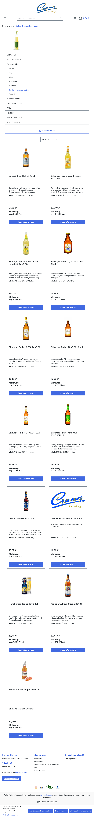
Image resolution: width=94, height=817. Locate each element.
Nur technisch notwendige (40, 811)
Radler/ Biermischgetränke (20, 90)
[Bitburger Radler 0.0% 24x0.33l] (26, 328)
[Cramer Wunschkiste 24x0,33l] (68, 499)
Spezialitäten (14, 94)
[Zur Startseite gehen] (47, 8)
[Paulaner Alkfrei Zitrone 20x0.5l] (68, 585)
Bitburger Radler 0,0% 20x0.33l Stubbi (67, 262)
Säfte (9, 108)
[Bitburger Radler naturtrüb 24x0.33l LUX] (68, 414)
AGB (35, 767)
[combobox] (37, 18)
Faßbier (10, 113)
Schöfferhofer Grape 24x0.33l (24, 689)
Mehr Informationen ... (10, 815)
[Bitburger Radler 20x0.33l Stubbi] (68, 328)
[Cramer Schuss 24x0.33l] (26, 499)
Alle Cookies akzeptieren (80, 811)
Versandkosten (46, 795)
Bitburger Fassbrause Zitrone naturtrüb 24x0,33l (24, 262)
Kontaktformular (21, 772)
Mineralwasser (13, 99)
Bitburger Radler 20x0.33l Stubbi (67, 347)
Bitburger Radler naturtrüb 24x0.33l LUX (64, 434)
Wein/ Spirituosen (14, 117)
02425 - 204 (8, 763)
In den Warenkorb (26, 222)
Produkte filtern (48, 131)
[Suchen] (60, 18)
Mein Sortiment (13, 122)
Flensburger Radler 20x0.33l (23, 604)
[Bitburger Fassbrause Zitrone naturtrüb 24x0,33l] (26, 243)
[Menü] (5, 18)
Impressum (38, 759)
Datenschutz (38, 762)
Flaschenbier (13, 64)
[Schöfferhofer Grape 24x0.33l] (26, 671)
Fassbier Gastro (14, 59)
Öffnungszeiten (71, 759)
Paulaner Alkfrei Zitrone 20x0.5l (67, 604)
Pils (10, 73)
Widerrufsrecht (39, 770)
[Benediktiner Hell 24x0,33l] (26, 157)
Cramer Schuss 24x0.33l (21, 518)
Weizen (12, 77)
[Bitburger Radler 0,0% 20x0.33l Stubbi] (68, 243)
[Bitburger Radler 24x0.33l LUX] (26, 414)
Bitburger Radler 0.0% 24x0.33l (25, 347)
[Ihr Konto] (75, 18)
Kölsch (11, 69)
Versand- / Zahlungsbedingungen (46, 764)
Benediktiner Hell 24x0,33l (22, 176)
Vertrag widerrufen (11, 779)
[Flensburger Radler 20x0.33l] (26, 585)
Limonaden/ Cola (14, 103)
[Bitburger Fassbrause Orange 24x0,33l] (68, 157)
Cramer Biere (12, 55)
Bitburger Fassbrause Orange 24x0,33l (66, 177)
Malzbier (12, 86)
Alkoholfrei (13, 81)
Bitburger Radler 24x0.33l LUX (24, 433)
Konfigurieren (60, 811)
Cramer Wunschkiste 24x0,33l (66, 518)
